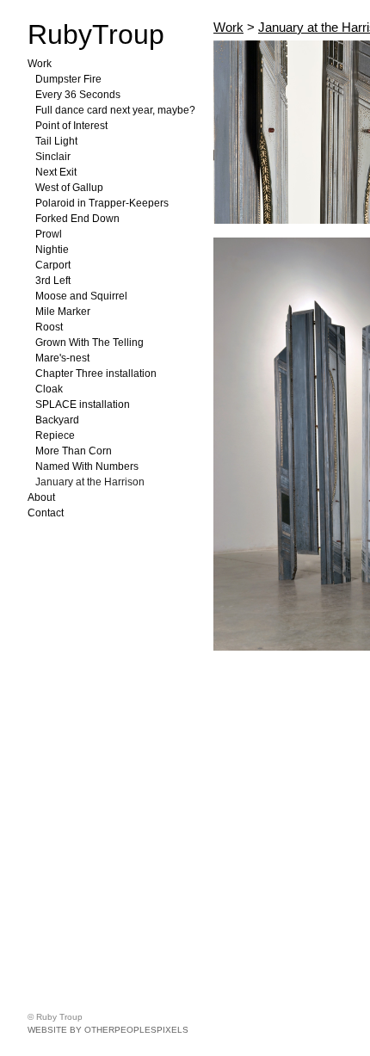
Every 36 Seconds (77, 95)
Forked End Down (77, 219)
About (41, 497)
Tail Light (56, 141)
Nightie (52, 250)
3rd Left (53, 281)
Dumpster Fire (68, 79)
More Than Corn (73, 451)
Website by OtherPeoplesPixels (108, 1029)
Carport (53, 265)
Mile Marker (62, 312)
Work (40, 64)
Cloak (49, 389)
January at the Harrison (90, 482)
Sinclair (53, 157)
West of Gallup (69, 188)
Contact (46, 513)
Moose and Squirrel (81, 296)
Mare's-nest (62, 358)
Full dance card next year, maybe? (115, 110)
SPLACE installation (82, 404)
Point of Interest (71, 126)
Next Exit (56, 172)
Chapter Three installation (96, 373)
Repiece (55, 435)
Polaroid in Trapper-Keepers (102, 203)
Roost (49, 327)
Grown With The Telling (89, 343)
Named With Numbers (87, 466)
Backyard (57, 420)
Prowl (48, 234)
